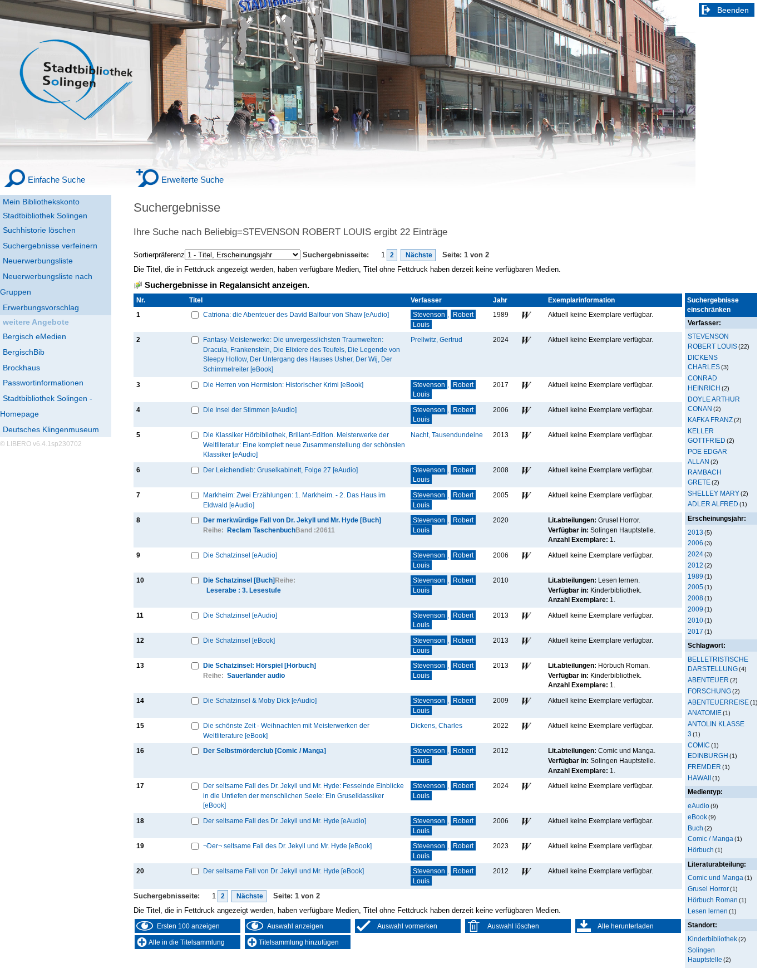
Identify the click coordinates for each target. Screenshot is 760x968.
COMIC (699, 745)
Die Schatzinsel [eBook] (239, 640)
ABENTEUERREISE (718, 702)
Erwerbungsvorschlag (41, 307)
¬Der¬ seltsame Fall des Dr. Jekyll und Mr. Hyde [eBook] (287, 845)
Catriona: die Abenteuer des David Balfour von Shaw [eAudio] (296, 314)
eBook (697, 816)
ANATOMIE (705, 712)
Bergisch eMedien (34, 336)
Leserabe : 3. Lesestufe (243, 590)
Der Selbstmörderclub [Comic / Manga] (264, 750)
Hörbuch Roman (713, 899)
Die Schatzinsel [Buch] (239, 580)
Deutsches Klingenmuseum (51, 429)
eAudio (698, 805)
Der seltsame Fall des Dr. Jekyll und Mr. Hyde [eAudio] (284, 820)
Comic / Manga (710, 838)
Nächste (418, 255)
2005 (695, 586)
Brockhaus (21, 367)
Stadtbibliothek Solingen (45, 215)
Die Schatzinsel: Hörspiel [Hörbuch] (259, 665)
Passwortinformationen (43, 382)
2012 (695, 565)
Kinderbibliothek (712, 938)
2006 (695, 542)
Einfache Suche (56, 179)
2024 (695, 554)
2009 (695, 609)
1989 (695, 576)
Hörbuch (701, 849)
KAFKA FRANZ (710, 419)
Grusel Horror (708, 888)
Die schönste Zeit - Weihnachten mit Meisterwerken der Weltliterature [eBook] (286, 730)
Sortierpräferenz (159, 255)
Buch (695, 828)
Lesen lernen (708, 911)
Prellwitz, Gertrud (436, 339)
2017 (695, 631)
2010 (695, 620)
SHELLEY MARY (713, 493)
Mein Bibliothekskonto (41, 201)
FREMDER (704, 766)
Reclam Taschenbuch (261, 530)
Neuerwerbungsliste (38, 260)
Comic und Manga (715, 877)
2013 (695, 532)
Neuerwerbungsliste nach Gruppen (46, 284)
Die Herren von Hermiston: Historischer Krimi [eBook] (283, 384)
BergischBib (24, 352)
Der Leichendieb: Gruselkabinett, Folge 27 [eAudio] (280, 469)
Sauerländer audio (256, 675)
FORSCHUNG (709, 691)
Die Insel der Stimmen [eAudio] (250, 409)
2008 (695, 598)
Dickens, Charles (436, 725)
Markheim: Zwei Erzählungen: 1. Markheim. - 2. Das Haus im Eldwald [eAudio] (294, 500)
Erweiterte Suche (192, 179)
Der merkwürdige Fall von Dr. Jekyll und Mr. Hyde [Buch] (292, 520)
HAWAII (699, 777)
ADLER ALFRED (713, 503)
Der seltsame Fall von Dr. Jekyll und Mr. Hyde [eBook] (283, 870)
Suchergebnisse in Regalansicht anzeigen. (227, 285)
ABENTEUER (708, 679)
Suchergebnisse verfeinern (50, 245)
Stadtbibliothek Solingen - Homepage (46, 406)
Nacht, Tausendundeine (447, 434)
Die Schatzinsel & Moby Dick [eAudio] (260, 700)
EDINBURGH (708, 755)
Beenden (733, 10)
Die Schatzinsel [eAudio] (240, 555)
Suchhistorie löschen (39, 230)
